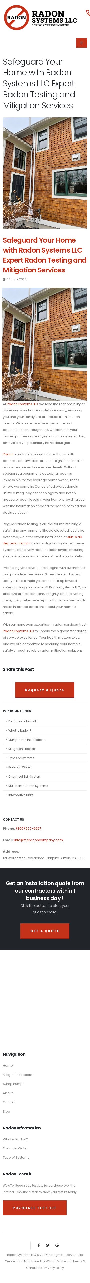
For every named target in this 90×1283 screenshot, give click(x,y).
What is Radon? (20, 731)
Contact (9, 1102)
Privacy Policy (54, 1268)
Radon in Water (15, 1148)
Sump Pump (13, 1083)
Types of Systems (21, 758)
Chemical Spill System (25, 777)
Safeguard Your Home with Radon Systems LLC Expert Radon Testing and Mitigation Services (44, 255)
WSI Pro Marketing (59, 1261)
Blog (6, 1111)
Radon (8, 454)
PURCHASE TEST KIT (35, 1208)
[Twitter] (48, 1245)
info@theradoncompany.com (38, 840)
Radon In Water (19, 767)
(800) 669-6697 (28, 828)
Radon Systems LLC (22, 404)
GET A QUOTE (45, 931)
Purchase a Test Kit (22, 721)
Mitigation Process (21, 749)
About (8, 1093)
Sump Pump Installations (27, 740)
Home (8, 1065)
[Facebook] (39, 1245)
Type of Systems (16, 1157)
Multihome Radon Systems (28, 786)
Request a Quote (45, 690)
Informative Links (21, 795)
